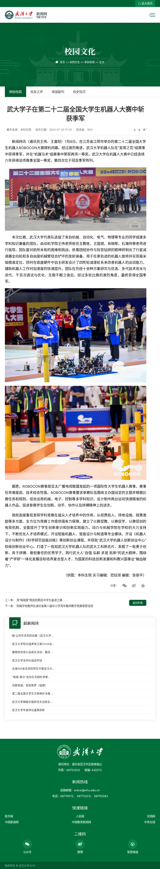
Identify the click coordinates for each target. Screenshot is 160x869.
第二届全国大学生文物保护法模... (32, 693)
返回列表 (138, 602)
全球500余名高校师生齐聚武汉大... (33, 668)
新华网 (9, 816)
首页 (62, 62)
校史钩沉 (79, 92)
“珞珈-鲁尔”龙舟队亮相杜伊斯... (31, 677)
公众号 (27, 852)
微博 (80, 852)
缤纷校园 (89, 62)
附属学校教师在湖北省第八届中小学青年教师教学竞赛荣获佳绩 (55, 606)
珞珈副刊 (58, 92)
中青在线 (149, 822)
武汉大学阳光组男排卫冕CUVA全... (33, 643)
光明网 (151, 816)
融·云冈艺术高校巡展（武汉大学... (32, 635)
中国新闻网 (12, 822)
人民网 (80, 816)
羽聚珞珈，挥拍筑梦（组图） (30, 685)
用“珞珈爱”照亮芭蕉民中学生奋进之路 (39, 600)
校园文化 (75, 62)
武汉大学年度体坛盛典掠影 (28, 710)
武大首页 (147, 3)
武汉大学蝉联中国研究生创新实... (32, 701)
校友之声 (36, 92)
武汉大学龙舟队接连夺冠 (27, 660)
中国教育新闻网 (81, 822)
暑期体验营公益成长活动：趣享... (32, 652)
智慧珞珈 (132, 852)
